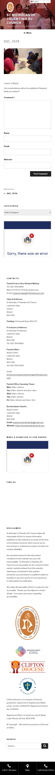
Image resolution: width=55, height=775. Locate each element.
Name (7, 133)
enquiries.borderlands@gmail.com (28, 422)
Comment (9, 97)
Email (6, 146)
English (36, 1)
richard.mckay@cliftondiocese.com (28, 293)
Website (8, 159)
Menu (28, 33)
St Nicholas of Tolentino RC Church (21, 19)
